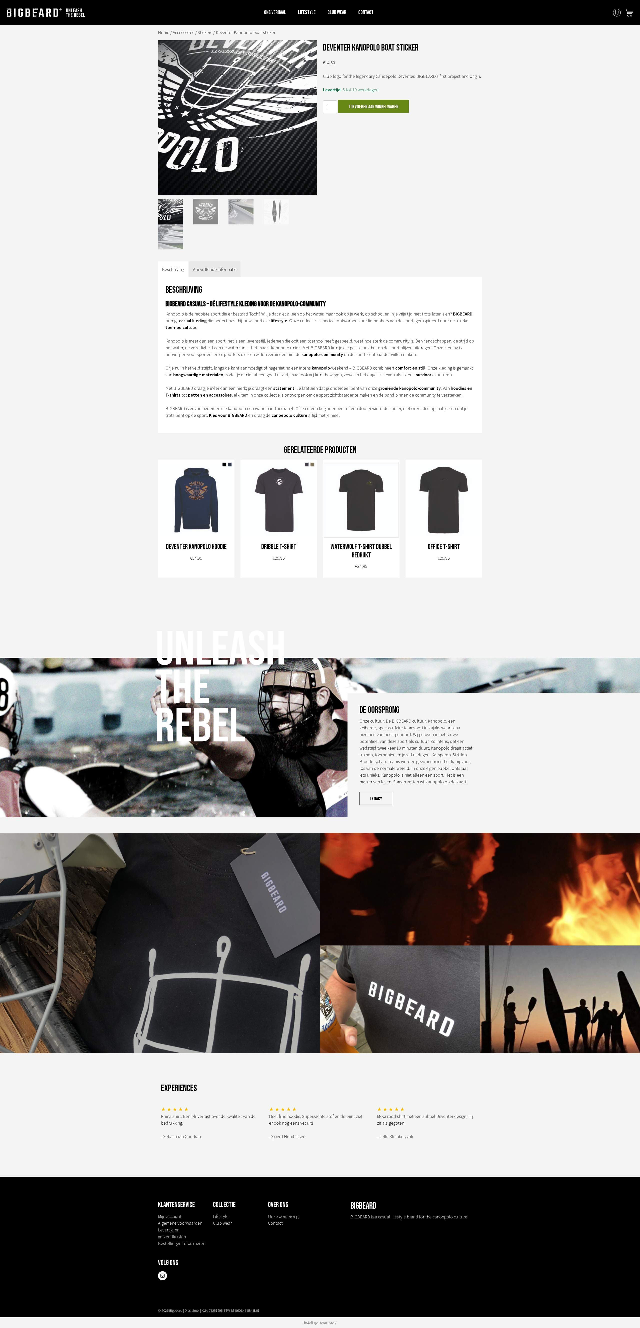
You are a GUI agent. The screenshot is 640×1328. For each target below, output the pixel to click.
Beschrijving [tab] (173, 269)
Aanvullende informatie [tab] (214, 269)
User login (617, 13)
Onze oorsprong (283, 1216)
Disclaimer (192, 1310)
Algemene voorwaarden (180, 1223)
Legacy (376, 799)
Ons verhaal (275, 12)
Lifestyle (307, 12)
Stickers (205, 32)
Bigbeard (34, 12)
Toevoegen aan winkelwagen (373, 107)
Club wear (337, 12)
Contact (366, 12)
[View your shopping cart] (628, 12)
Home (163, 32)
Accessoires (183, 32)
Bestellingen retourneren (181, 1243)
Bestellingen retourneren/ (320, 1322)
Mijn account (170, 1216)
